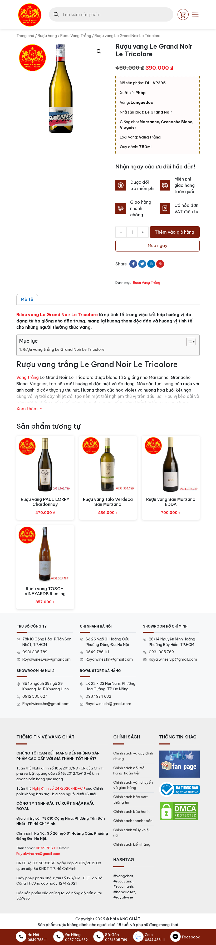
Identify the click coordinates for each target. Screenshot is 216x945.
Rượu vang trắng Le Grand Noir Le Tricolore (64, 349)
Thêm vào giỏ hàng (174, 232)
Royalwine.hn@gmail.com (38, 853)
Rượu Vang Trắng (75, 35)
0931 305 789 (34, 652)
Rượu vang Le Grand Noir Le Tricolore (57, 314)
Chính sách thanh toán (133, 820)
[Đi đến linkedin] (151, 264)
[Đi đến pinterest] (160, 264)
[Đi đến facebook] (133, 264)
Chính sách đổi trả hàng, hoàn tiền (129, 770)
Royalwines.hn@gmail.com (109, 659)
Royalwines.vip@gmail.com (46, 659)
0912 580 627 (34, 696)
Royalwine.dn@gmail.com (108, 703)
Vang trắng (27, 377)
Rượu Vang (47, 35)
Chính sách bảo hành (131, 811)
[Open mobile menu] (195, 14)
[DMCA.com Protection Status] (179, 810)
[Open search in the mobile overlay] (111, 14)
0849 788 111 (97, 652)
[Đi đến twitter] (142, 264)
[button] (99, 51)
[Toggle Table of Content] (188, 341)
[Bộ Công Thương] (179, 789)
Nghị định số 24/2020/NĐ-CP (58, 788)
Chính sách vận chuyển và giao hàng (133, 785)
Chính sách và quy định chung (133, 756)
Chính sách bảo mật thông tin (130, 799)
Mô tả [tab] (27, 299)
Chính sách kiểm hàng (131, 844)
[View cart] (183, 14)
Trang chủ (25, 35)
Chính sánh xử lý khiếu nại (131, 833)
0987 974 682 (98, 696)
